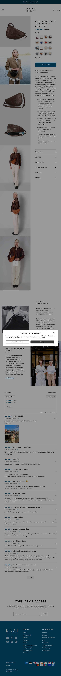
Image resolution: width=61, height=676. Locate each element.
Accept (42, 342)
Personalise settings (17, 342)
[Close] (53, 332)
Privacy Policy (41, 337)
